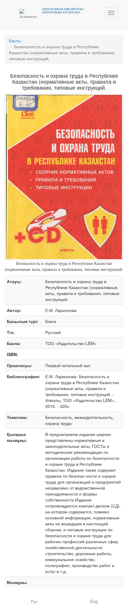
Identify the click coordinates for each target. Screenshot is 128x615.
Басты (15, 41)
